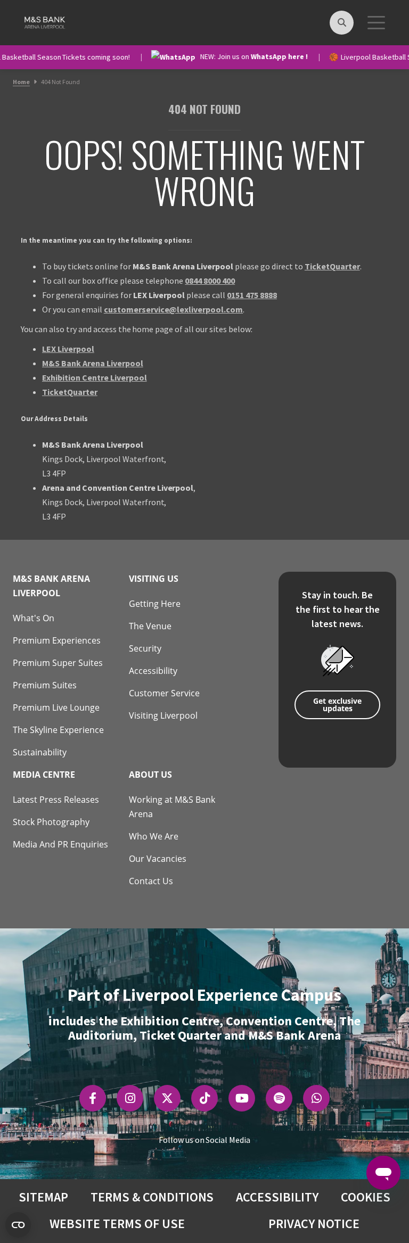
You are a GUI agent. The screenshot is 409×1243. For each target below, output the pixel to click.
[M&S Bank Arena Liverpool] (44, 21)
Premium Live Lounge (56, 707)
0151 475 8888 (252, 295)
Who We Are (153, 836)
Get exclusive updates (337, 704)
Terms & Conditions (152, 1197)
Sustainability (40, 752)
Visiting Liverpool (163, 715)
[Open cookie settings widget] (18, 1225)
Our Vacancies (157, 859)
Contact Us (151, 881)
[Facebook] (92, 1098)
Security (145, 648)
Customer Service (164, 693)
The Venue (150, 626)
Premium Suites (45, 685)
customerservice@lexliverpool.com (173, 309)
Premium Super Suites (58, 663)
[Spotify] (279, 1098)
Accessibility (153, 671)
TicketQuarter (332, 266)
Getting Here (155, 604)
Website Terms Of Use (117, 1223)
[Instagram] (130, 1098)
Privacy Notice (313, 1223)
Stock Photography (51, 822)
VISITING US (153, 579)
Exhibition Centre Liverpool (94, 377)
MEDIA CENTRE (44, 774)
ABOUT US (150, 774)
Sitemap (43, 1197)
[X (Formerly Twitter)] (167, 1098)
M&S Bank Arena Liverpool (92, 363)
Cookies (365, 1197)
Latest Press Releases (56, 799)
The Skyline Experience (58, 730)
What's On (33, 618)
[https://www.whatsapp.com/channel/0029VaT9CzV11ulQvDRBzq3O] (317, 1098)
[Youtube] (242, 1098)
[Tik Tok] (205, 1098)
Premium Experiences (57, 640)
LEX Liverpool (68, 348)
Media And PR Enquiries (60, 844)
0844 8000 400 (210, 280)
